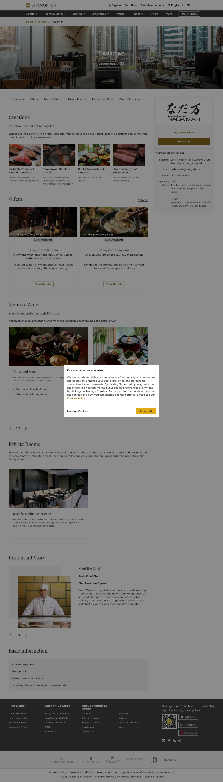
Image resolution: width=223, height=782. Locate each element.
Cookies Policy (76, 398)
